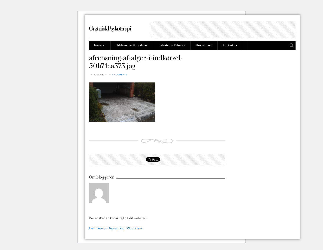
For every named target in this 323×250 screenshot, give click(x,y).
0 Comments (119, 74)
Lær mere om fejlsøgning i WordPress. (116, 228)
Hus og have (204, 45)
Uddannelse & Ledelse (132, 45)
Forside (99, 45)
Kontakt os (230, 45)
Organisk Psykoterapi (110, 28)
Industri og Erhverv (171, 45)
